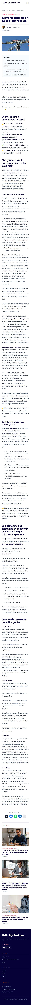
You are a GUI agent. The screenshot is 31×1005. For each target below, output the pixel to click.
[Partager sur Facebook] (11, 816)
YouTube (8, 947)
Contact (4, 976)
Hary (9, 27)
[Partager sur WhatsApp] (15, 816)
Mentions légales (6, 986)
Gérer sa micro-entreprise (18, 10)
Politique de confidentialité (9, 989)
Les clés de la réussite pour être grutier (15, 74)
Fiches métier (5, 957)
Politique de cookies (7, 992)
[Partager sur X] (6, 816)
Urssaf (3, 962)
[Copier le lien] (24, 816)
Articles (8, 10)
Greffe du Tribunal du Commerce (10, 959)
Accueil (3, 10)
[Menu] (27, 2)
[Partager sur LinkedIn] (20, 816)
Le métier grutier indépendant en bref (15, 60)
